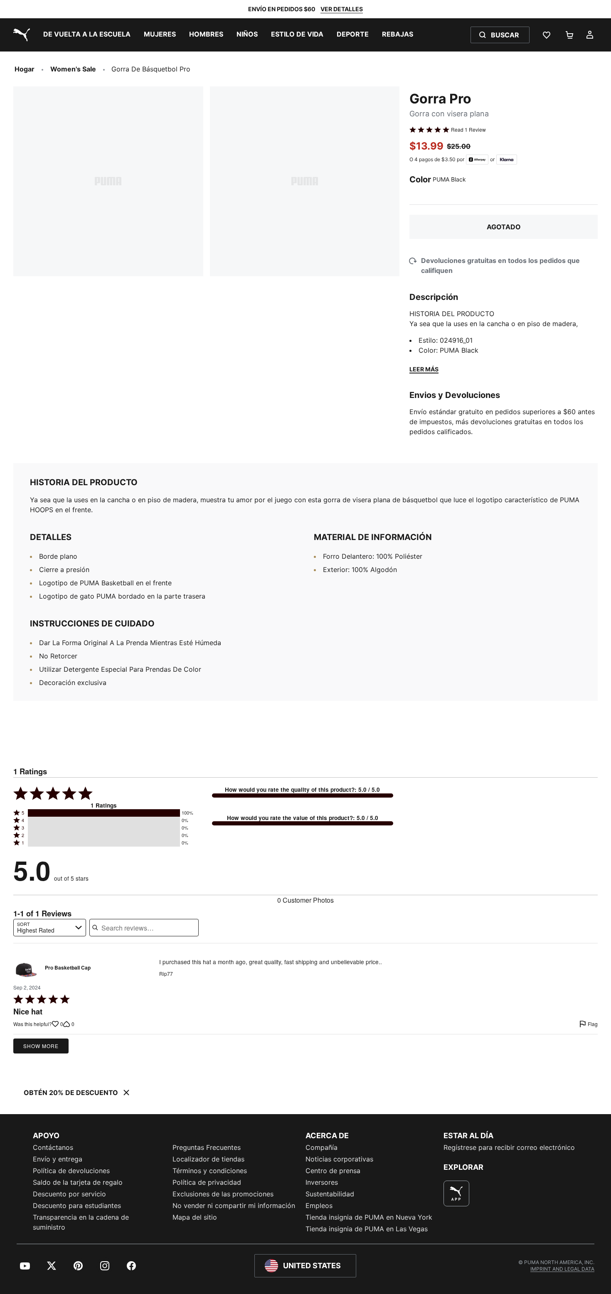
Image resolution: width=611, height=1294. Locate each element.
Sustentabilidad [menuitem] (330, 1194)
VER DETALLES (341, 8)
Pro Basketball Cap (68, 968)
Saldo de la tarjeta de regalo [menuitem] (78, 1182)
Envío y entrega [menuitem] (57, 1159)
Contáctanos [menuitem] (53, 1147)
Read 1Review (468, 129)
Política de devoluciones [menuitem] (71, 1170)
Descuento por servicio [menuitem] (69, 1194)
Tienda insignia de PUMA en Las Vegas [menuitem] (367, 1229)
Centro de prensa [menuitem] (333, 1170)
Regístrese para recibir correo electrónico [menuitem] (509, 1147)
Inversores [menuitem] (322, 1182)
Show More (41, 1045)
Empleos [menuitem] (319, 1205)
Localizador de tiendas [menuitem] (208, 1159)
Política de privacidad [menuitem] (206, 1182)
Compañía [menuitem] (322, 1147)
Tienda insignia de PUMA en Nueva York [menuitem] (369, 1217)
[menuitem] (87, 35)
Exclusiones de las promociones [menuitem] (222, 1194)
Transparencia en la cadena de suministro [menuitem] (81, 1222)
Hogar (24, 69)
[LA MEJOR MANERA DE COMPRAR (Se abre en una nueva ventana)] (456, 1193)
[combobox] (49, 927)
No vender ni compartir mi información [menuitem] (233, 1205)
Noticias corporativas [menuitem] (339, 1159)
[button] (104, 813)
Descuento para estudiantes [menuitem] (77, 1205)
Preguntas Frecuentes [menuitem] (206, 1147)
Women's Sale (73, 69)
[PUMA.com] (20, 35)
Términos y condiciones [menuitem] (209, 1170)
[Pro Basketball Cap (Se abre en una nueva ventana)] (26, 970)
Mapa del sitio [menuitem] (194, 1217)
